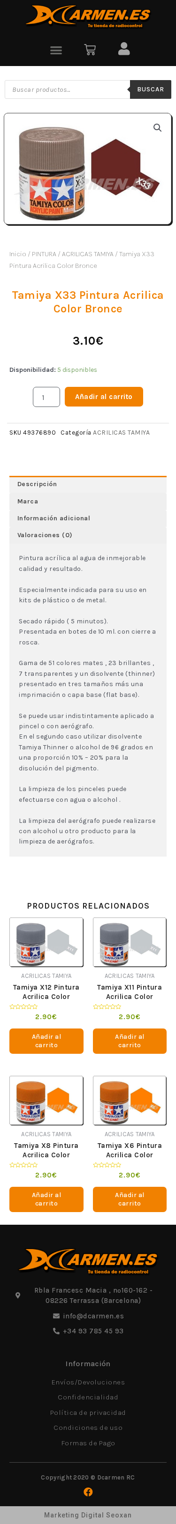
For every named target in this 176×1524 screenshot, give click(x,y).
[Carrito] (90, 49)
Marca (27, 501)
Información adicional (54, 518)
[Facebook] (88, 1492)
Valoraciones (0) (45, 535)
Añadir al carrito (104, 396)
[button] (56, 49)
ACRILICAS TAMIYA (88, 254)
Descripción (37, 484)
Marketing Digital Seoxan (88, 1515)
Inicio (17, 254)
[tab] (88, 484)
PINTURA (44, 254)
